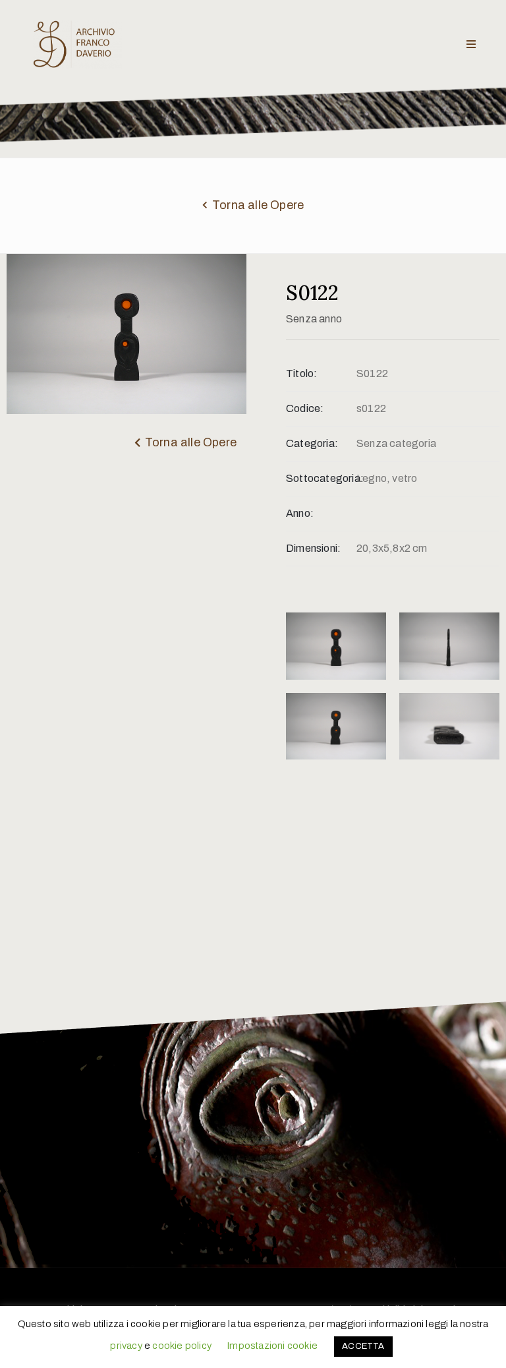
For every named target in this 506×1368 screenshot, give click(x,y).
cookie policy (181, 1345)
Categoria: (312, 443)
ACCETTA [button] (363, 1346)
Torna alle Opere (258, 205)
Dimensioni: (313, 548)
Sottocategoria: (321, 478)
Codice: (304, 408)
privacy (126, 1345)
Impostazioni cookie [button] (272, 1345)
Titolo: (301, 373)
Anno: (300, 513)
